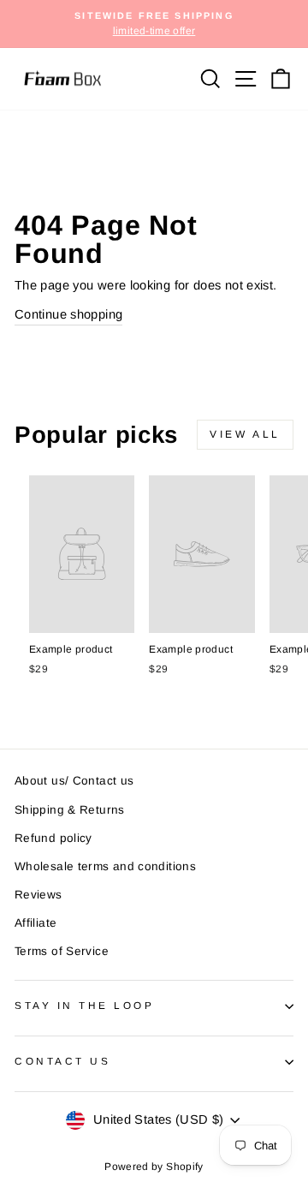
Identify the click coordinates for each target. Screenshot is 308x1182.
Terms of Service (62, 951)
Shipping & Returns (70, 809)
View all (245, 434)
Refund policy (53, 838)
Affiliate (35, 922)
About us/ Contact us (74, 780)
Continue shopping (68, 314)
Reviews (38, 894)
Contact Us (62, 1060)
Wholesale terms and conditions (105, 866)
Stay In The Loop (85, 1005)
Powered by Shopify (154, 1167)
